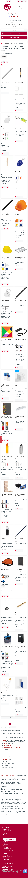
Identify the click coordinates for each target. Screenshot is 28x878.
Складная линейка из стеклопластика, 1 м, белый (19, 418)
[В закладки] (4, 93)
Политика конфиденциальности (10, 850)
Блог (4, 843)
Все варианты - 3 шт (20, 185)
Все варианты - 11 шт (7, 431)
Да (11, 727)
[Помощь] (18, 1)
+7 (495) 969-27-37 (8, 863)
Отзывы (5, 833)
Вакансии (5, 834)
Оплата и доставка (21, 22)
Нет (14, 727)
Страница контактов (7, 832)
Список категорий (14, 41)
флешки (5, 743)
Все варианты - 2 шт (7, 311)
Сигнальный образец (8, 857)
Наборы (4, 56)
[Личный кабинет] (25, 1)
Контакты (19, 24)
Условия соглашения (7, 848)
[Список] (2, 62)
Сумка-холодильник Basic (7, 646)
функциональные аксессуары (7, 775)
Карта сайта (6, 847)
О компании (5, 22)
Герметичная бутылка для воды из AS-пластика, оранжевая (7, 458)
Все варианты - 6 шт (7, 588)
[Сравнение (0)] (10, 1)
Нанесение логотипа (10, 24)
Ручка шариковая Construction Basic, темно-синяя (20, 540)
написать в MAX (15, 16)
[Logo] (14, 7)
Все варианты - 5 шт (20, 228)
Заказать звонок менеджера (14, 18)
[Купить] (2, 93)
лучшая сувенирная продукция (19, 734)
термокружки (6, 753)
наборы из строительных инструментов (12, 747)
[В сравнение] (7, 93)
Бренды (5, 845)
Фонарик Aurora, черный (20, 339)
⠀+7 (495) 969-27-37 (14, 13)
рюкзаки (9, 745)
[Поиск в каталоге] (25, 30)
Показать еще (14, 718)
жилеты (5, 769)
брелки (4, 740)
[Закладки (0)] (7, 1)
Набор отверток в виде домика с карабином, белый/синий (6, 385)
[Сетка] (4, 62)
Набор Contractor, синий (20, 690)
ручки (4, 756)
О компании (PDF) (7, 830)
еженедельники (6, 759)
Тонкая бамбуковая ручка (7, 169)
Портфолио (5, 844)
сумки (4, 745)
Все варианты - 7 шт (7, 141)
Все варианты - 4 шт (20, 96)
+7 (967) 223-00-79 (12, 865)
